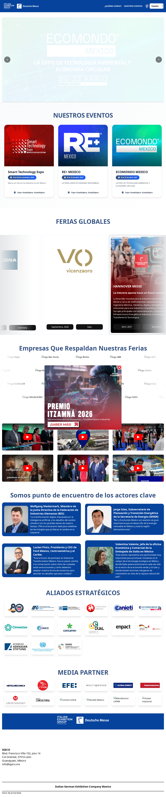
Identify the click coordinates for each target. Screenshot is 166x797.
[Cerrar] (119, 367)
